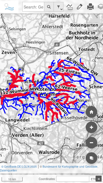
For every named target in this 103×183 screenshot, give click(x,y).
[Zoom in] (91, 127)
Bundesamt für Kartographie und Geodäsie (70, 166)
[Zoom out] (91, 142)
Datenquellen (8, 170)
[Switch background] (91, 158)
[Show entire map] (91, 112)
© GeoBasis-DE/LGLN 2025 (19, 166)
